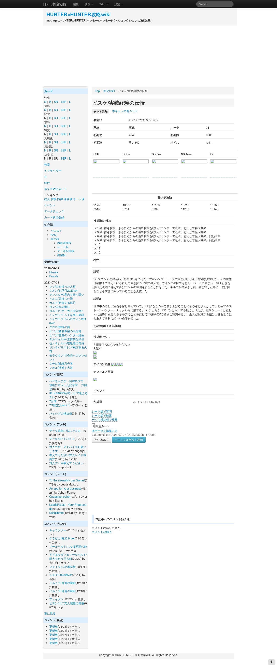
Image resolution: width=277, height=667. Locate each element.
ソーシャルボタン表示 (129, 440)
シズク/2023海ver (60, 575)
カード (48, 91)
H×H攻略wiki (54, 4)
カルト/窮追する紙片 (62, 303)
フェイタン (56, 599)
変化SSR (109, 91)
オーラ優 (78, 199)
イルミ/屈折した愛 (61, 298)
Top (97, 91)
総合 (47, 199)
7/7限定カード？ (59, 405)
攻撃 (53, 199)
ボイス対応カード (55, 189)
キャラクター (52, 171)
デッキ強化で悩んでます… (66, 431)
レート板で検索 (102, 415)
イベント (50, 205)
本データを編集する (104, 431)
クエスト (56, 231)
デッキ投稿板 (65, 251)
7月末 (53, 401)
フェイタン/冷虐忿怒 (62, 567)
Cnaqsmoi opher (60, 496)
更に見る (50, 613)
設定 (117, 4)
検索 (47, 164)
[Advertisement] (138, 56)
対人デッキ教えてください (66, 463)
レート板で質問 (102, 411)
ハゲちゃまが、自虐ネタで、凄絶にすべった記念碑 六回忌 (68, 385)
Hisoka (53, 272)
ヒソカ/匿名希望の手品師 (65, 331)
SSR (63, 102)
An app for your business (65, 488)
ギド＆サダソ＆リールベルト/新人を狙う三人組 (68, 556)
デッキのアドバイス (62, 439)
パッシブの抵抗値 (60, 413)
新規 (88, 4)
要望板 (61, 255)
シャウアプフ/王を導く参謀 (66, 315)
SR (56, 102)
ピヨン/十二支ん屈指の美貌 (66, 603)
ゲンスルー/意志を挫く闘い (66, 294)
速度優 (68, 199)
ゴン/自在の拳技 (59, 307)
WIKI (102, 4)
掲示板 (55, 239)
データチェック (54, 211)
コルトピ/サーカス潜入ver (66, 311)
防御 (60, 199)
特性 (47, 183)
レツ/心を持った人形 (62, 286)
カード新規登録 (54, 217)
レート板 (63, 247)
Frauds (53, 276)
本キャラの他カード (125, 111)
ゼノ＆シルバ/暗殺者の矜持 (66, 343)
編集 (76, 4)
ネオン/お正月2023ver (63, 290)
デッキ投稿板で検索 (104, 419)
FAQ (53, 235)
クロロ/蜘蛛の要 (59, 327)
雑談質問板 (64, 243)
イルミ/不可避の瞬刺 (62, 583)
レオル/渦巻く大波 (61, 367)
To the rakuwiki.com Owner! (67, 480)
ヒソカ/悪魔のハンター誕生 (66, 335)
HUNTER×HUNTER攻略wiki (78, 14)
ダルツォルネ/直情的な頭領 (66, 339)
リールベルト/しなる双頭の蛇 (68, 546)
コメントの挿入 (102, 532)
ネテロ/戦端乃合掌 (61, 363)
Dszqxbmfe (56, 513)
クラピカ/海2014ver (62, 538)
